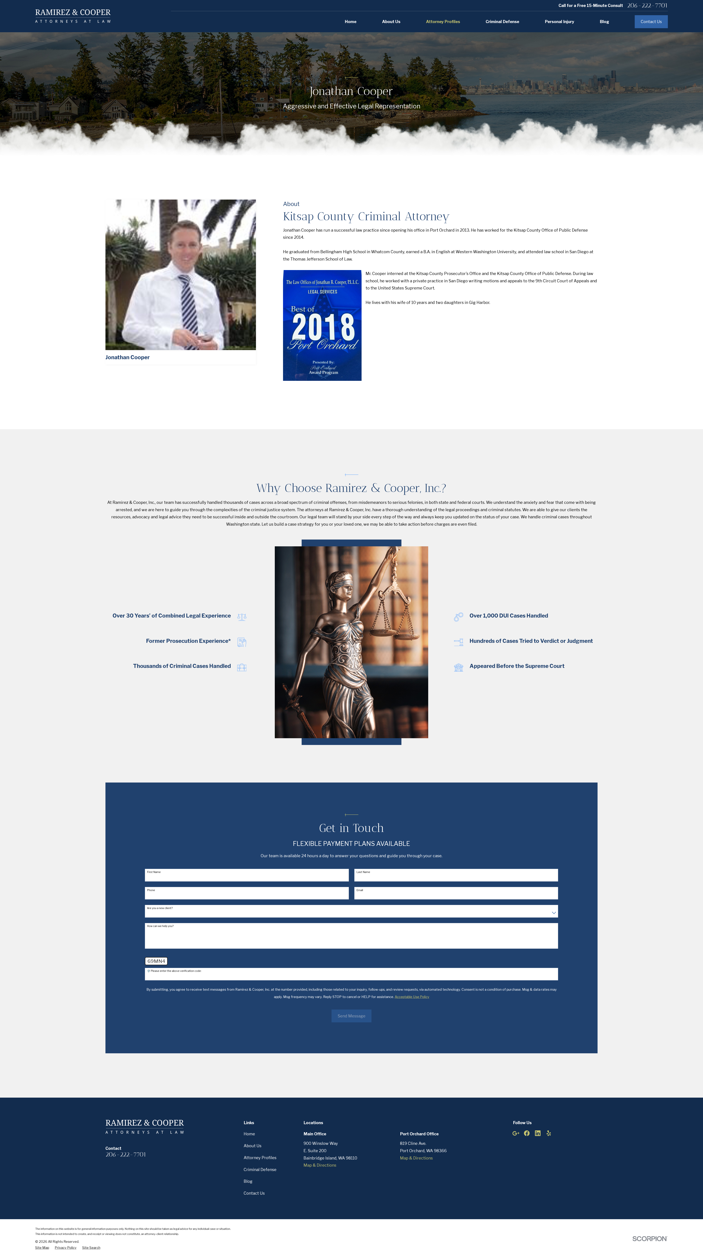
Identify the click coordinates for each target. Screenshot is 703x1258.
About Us (252, 1145)
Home (249, 1133)
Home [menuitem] (350, 21)
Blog (248, 1181)
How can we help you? (160, 926)
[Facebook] (527, 1133)
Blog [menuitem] (604, 21)
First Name (154, 872)
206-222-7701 (647, 5)
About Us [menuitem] (391, 21)
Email (359, 890)
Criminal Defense (260, 1169)
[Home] (73, 16)
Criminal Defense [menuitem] (502, 21)
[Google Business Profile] (516, 1133)
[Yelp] (549, 1133)
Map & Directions (320, 1165)
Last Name (363, 872)
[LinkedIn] (538, 1133)
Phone (151, 890)
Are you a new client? (160, 908)
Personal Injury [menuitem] (559, 21)
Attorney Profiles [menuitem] (443, 21)
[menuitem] (42, 1248)
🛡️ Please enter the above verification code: (174, 970)
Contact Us (651, 21)
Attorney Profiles (260, 1157)
